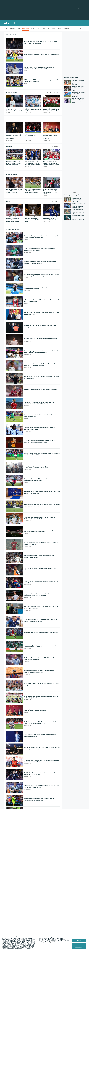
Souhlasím (79, 940)
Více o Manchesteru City (52, 92)
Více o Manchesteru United (52, 174)
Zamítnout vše (79, 944)
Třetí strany (4, 951)
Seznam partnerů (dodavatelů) (45, 942)
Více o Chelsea (55, 201)
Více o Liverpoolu (54, 146)
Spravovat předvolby (79, 947)
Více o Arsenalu (54, 118)
